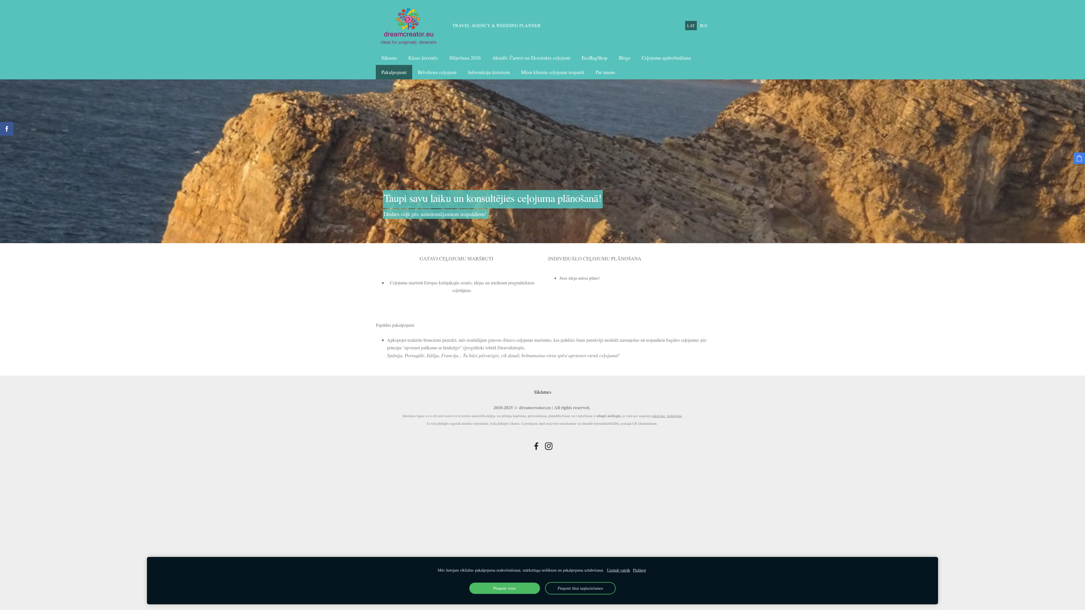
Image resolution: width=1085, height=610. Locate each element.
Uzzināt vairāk (618, 570)
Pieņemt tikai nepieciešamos (580, 588)
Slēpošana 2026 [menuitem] (465, 58)
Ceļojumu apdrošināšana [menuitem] (666, 58)
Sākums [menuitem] (389, 58)
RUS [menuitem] (703, 25)
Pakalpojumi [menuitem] (394, 72)
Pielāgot (639, 570)
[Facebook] (536, 446)
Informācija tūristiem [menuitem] (489, 72)
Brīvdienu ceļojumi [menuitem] (437, 72)
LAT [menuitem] (691, 25)
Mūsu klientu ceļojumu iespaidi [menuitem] (552, 72)
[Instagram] (548, 446)
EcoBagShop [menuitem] (594, 58)
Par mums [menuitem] (605, 72)
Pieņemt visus (504, 588)
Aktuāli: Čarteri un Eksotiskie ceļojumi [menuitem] (531, 58)
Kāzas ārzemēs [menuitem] (423, 58)
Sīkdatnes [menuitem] (542, 392)
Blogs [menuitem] (624, 58)
